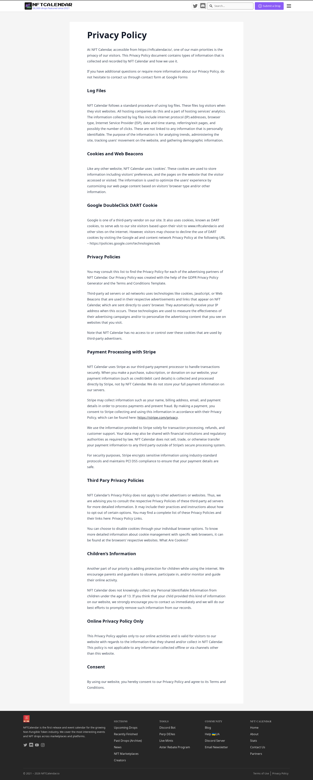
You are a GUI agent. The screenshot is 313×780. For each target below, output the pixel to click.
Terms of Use (261, 773)
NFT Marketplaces (126, 754)
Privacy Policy (280, 773)
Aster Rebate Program (174, 747)
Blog (208, 728)
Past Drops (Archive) (128, 741)
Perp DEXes (167, 734)
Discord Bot (167, 728)
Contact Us (257, 747)
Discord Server (215, 741)
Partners (256, 754)
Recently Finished (126, 734)
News (118, 747)
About (254, 734)
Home (254, 728)
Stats (253, 741)
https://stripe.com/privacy (157, 417)
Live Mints (166, 741)
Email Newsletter (216, 747)
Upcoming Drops (125, 728)
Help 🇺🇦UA (212, 734)
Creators (120, 760)
